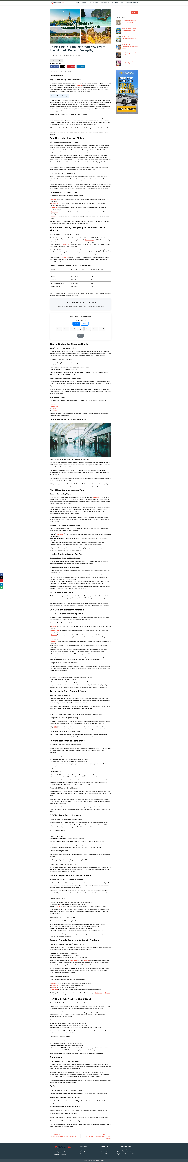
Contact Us (104, 1152)
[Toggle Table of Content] (66, 96)
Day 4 (80, 329)
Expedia (53, 199)
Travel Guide (66, 55)
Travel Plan (83, 1152)
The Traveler (55, 55)
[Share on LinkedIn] (1, 584)
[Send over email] (1, 587)
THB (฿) (85, 323)
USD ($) (76, 323)
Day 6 (94, 329)
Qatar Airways (89, 240)
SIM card (58, 906)
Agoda (53, 983)
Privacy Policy (104, 1154)
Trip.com (54, 207)
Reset (80, 336)
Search (118, 10)
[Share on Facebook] (1, 574)
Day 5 (87, 329)
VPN (55, 727)
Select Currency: (80, 320)
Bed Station (73, 960)
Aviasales (54, 216)
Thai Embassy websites (58, 834)
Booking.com (55, 203)
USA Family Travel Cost (123, 1150)
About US (103, 1150)
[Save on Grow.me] (87, 66)
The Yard (86, 960)
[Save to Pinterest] (1, 580)
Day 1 (58, 329)
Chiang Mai (79, 85)
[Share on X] (1, 577)
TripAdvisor (54, 212)
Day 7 (102, 329)
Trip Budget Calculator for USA (125, 1154)
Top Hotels (83, 1150)
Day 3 (73, 329)
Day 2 (65, 329)
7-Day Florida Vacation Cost (125, 1152)
